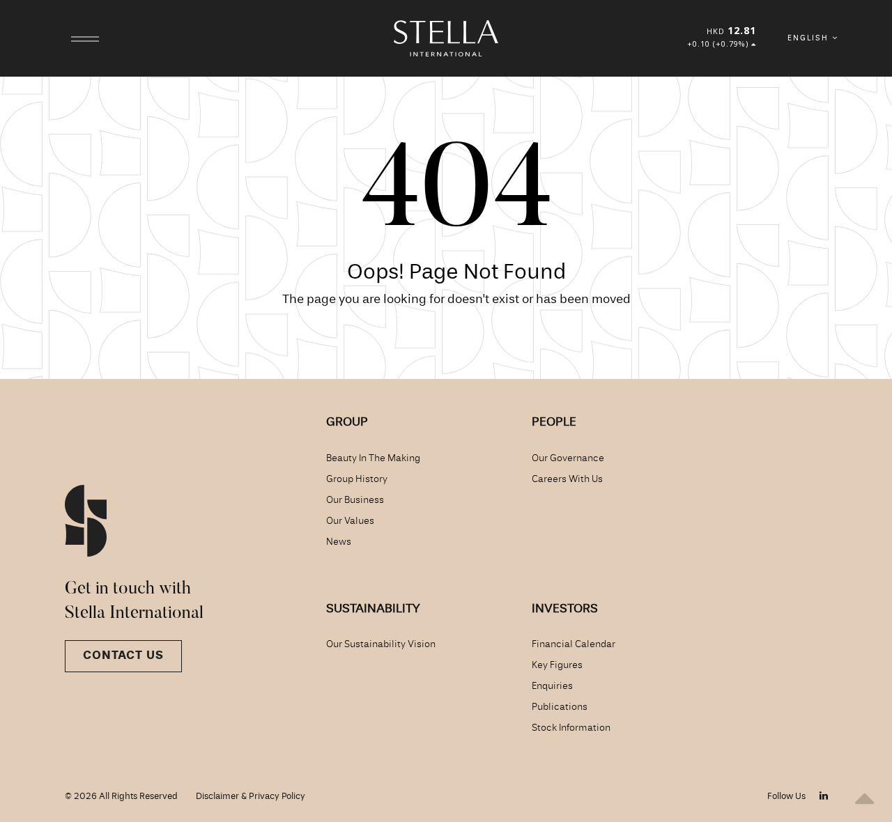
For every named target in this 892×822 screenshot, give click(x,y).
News (338, 542)
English (809, 38)
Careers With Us (567, 479)
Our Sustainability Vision (381, 644)
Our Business (355, 500)
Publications (559, 707)
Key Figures (557, 665)
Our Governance (568, 458)
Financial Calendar (573, 644)
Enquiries (552, 686)
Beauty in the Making (373, 458)
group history (356, 479)
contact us (123, 656)
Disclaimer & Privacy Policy (250, 796)
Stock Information (571, 728)
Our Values (350, 521)
